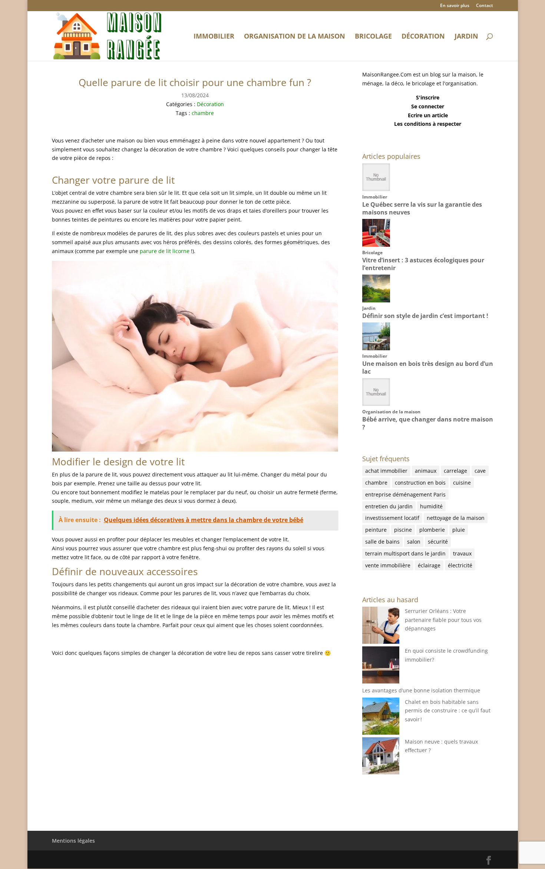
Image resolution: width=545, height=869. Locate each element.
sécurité (438, 541)
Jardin (466, 36)
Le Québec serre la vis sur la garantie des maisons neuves (422, 208)
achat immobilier (386, 470)
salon (413, 541)
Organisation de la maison (294, 36)
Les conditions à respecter (427, 123)
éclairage (429, 565)
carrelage (455, 470)
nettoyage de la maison (456, 517)
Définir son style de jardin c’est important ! (425, 316)
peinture (376, 529)
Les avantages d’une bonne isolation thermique (421, 690)
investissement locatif (392, 517)
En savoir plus (454, 6)
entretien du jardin (389, 506)
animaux (425, 470)
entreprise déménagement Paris (405, 494)
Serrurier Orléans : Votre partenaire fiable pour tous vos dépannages (443, 619)
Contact (484, 6)
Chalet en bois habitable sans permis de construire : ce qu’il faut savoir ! (448, 710)
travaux (462, 553)
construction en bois (420, 482)
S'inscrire (427, 97)
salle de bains (382, 541)
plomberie (432, 529)
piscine (403, 529)
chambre (203, 113)
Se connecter (427, 106)
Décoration (423, 36)
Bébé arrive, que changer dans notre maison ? (427, 423)
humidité (431, 506)
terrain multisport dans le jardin (405, 553)
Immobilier (214, 36)
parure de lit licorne (164, 251)
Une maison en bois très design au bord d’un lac (427, 368)
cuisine (462, 482)
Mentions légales (73, 840)
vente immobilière (387, 565)
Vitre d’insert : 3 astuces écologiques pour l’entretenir (423, 264)
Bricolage (373, 36)
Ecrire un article (428, 115)
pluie (458, 529)
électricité (460, 565)
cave (480, 470)
